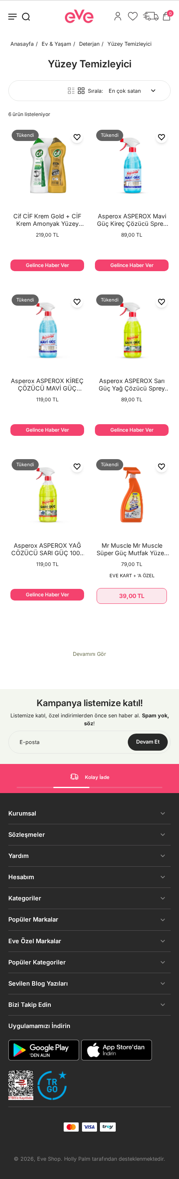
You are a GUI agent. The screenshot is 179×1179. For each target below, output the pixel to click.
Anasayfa (22, 44)
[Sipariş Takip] (150, 16)
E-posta (30, 742)
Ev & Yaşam (56, 44)
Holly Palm (77, 1159)
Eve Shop (49, 1159)
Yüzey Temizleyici (129, 44)
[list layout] (71, 91)
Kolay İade (97, 777)
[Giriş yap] (117, 16)
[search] (26, 16)
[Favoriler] (133, 16)
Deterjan (89, 44)
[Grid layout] (81, 91)
